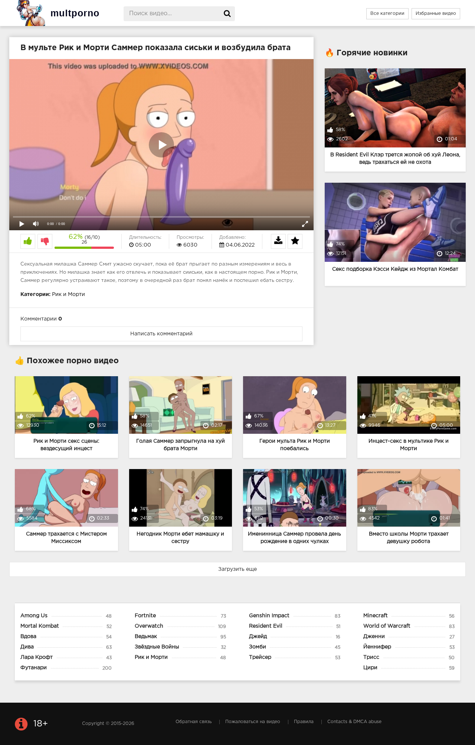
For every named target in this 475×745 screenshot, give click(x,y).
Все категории (387, 14)
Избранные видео (436, 14)
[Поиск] (227, 13)
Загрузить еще (237, 569)
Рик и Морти (68, 294)
